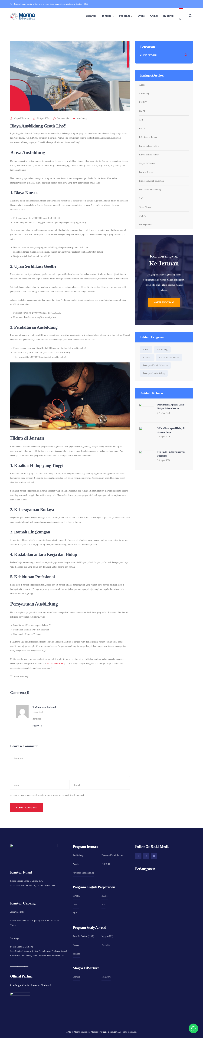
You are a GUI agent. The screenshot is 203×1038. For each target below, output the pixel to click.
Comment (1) (63, 118)
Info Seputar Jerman (148, 137)
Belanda (76, 954)
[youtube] (154, 856)
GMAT (142, 111)
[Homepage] (22, 16)
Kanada (76, 945)
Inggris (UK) (107, 936)
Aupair (142, 85)
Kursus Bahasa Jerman (149, 155)
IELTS (142, 128)
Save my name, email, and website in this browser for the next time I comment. (49, 795)
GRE (141, 120)
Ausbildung (81, 118)
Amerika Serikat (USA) (83, 936)
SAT (141, 198)
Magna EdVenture (147, 163)
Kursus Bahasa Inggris (149, 146)
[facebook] (138, 856)
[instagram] (146, 856)
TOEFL (142, 216)
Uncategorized (145, 224)
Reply (36, 725)
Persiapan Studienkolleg (150, 189)
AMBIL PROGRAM (164, 302)
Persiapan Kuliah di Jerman (151, 181)
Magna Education (21, 118)
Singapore (106, 977)
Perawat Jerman (146, 172)
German (76, 977)
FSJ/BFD (143, 102)
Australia (106, 945)
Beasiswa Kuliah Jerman (112, 855)
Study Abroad (145, 207)
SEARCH (186, 55)
